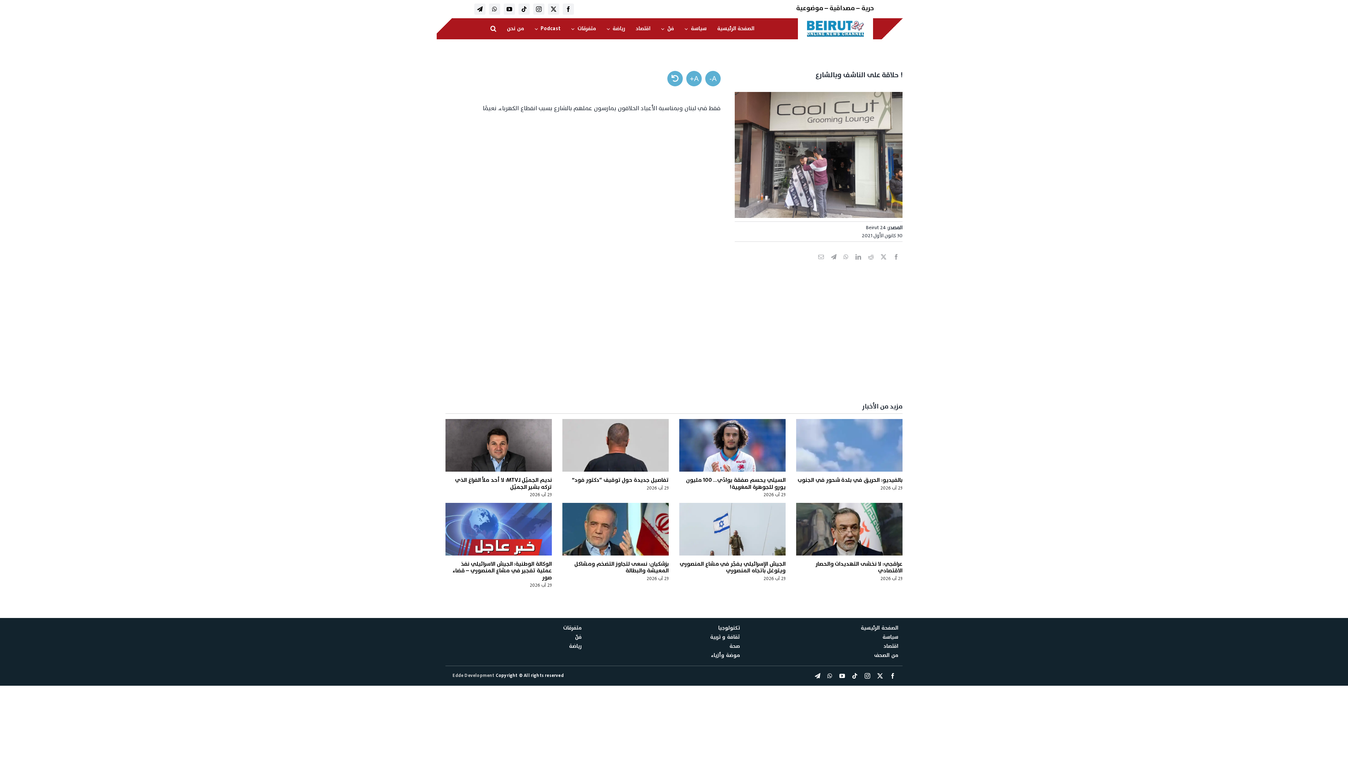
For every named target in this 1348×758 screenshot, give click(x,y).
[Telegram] (833, 264)
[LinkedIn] (858, 264)
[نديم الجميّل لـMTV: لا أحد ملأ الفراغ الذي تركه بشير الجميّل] (498, 445)
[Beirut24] (835, 22)
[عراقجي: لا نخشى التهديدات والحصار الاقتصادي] (849, 529)
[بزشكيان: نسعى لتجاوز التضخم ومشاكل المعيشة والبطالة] (615, 529)
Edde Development (473, 675)
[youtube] (509, 9)
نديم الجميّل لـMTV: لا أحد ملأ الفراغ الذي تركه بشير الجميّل (503, 483)
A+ (694, 78)
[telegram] (479, 9)
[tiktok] (524, 9)
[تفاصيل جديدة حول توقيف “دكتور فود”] (615, 445)
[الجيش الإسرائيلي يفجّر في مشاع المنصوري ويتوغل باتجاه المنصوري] (732, 529)
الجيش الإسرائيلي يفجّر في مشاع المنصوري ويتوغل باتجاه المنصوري (733, 567)
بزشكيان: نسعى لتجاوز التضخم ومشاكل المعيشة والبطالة (621, 567)
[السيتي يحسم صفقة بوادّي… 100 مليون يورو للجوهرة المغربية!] (732, 445)
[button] (493, 28)
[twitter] (553, 9)
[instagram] (538, 9)
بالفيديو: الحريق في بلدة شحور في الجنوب (850, 480)
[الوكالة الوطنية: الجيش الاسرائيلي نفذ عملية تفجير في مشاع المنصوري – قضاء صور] (498, 529)
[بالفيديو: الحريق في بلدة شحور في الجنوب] (849, 445)
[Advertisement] (692, 343)
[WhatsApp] (846, 264)
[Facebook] (896, 264)
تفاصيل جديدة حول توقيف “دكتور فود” (620, 480)
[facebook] (568, 9)
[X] (883, 264)
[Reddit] (871, 264)
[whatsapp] (494, 9)
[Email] (821, 264)
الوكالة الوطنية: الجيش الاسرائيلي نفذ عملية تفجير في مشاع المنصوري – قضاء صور (502, 570)
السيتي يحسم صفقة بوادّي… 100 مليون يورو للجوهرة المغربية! (736, 483)
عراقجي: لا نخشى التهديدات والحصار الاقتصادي (859, 567)
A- (712, 78)
